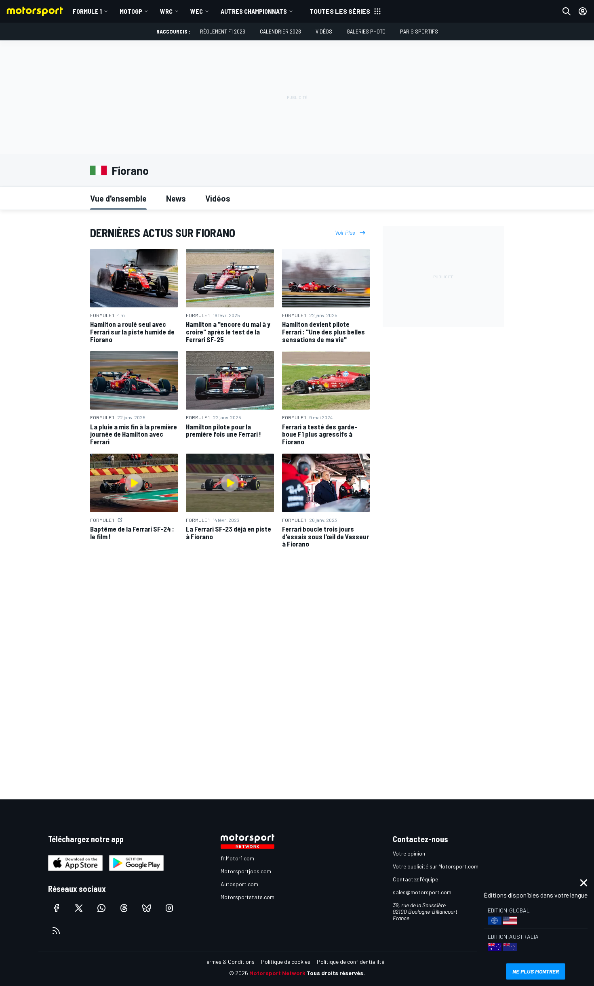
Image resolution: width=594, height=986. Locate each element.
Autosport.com (239, 884)
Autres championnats (254, 11)
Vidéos (324, 31)
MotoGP (131, 11)
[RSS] (56, 931)
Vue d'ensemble (118, 198)
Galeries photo (366, 31)
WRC (166, 11)
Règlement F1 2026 (222, 31)
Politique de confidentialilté (350, 961)
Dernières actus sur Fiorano (162, 232)
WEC (196, 11)
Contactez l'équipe (415, 879)
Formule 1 (87, 11)
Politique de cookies (285, 961)
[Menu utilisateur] (583, 11)
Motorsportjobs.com (246, 871)
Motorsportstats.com (247, 896)
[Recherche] (566, 11)
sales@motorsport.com (422, 892)
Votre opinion (409, 853)
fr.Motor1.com (237, 858)
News (176, 198)
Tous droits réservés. (336, 972)
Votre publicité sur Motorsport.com (435, 866)
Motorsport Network (277, 972)
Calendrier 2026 (280, 31)
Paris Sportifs (419, 31)
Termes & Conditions (229, 961)
